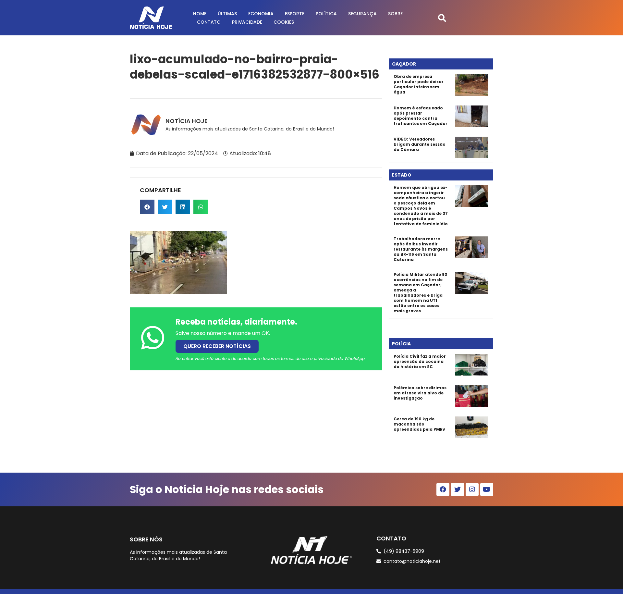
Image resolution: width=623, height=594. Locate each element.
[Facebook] (442, 489)
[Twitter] (457, 489)
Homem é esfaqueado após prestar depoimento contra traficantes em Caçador (420, 115)
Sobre (395, 13)
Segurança (362, 13)
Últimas (227, 13)
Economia (261, 13)
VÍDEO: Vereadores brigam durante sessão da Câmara (420, 144)
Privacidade (247, 22)
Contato (209, 22)
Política (326, 13)
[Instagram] (472, 489)
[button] (442, 18)
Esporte (294, 13)
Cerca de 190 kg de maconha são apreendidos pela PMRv (419, 424)
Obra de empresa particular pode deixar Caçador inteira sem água (419, 84)
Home (199, 13)
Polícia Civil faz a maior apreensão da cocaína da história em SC (420, 361)
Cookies (284, 22)
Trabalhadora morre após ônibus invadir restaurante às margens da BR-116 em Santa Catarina (421, 249)
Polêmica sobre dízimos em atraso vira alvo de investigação (420, 393)
